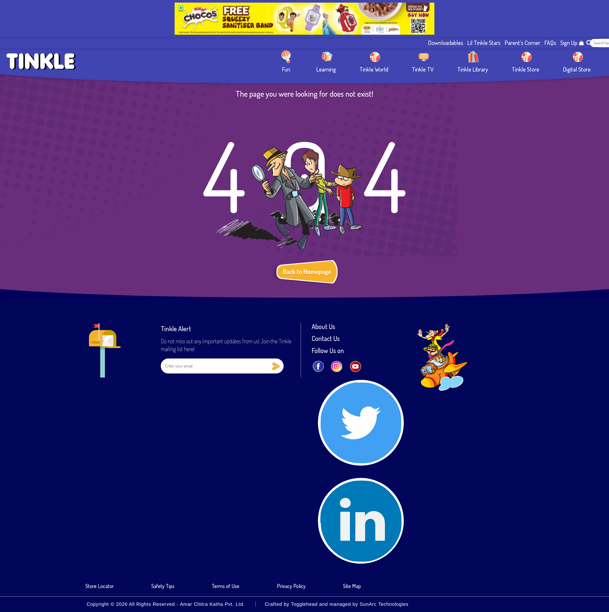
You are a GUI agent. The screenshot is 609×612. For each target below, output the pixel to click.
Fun (286, 69)
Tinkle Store (525, 69)
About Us (323, 326)
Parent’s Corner (522, 43)
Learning (326, 69)
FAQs (550, 43)
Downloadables (445, 43)
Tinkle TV (423, 69)
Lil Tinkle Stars (484, 43)
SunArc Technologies (384, 604)
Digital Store (577, 69)
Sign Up (568, 43)
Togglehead (304, 604)
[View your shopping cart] (581, 43)
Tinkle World (373, 69)
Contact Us (326, 338)
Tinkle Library (472, 69)
